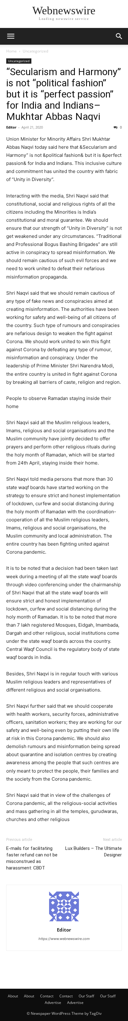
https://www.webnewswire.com (64, 939)
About (13, 996)
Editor (11, 127)
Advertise (53, 1002)
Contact (46, 996)
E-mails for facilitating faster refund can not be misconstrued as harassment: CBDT (31, 858)
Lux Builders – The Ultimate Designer (93, 852)
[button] (11, 36)
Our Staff (86, 996)
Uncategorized (35, 51)
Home (11, 51)
